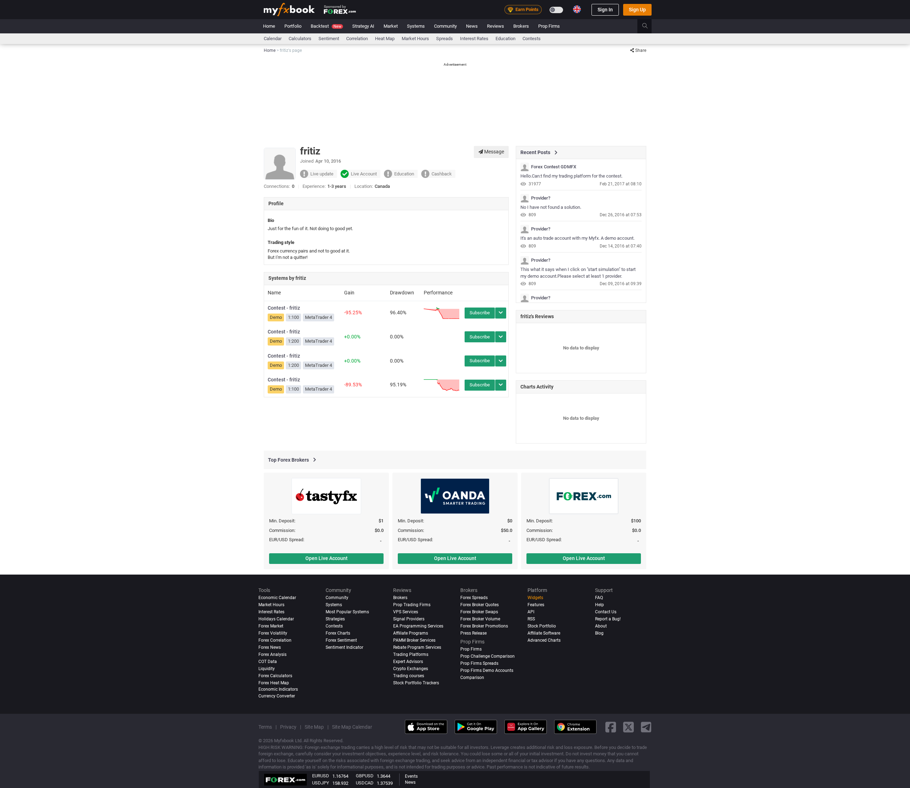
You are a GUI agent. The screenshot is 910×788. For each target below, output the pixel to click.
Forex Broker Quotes (479, 604)
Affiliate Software (544, 633)
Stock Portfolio (542, 626)
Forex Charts (338, 633)
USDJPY (320, 783)
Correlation (357, 38)
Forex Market (270, 626)
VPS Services (405, 611)
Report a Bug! (608, 618)
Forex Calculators (275, 675)
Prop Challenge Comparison (487, 656)
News (472, 26)
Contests (532, 38)
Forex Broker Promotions (484, 626)
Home (269, 26)
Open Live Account (326, 558)
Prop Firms (549, 26)
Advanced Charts (544, 640)
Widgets (535, 597)
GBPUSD (365, 775)
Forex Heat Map (273, 682)
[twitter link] (628, 727)
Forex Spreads (474, 597)
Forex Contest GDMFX (553, 166)
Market (391, 26)
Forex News (269, 647)
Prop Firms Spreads (479, 663)
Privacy (288, 727)
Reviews (495, 26)
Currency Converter (276, 696)
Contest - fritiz (284, 308)
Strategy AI (363, 26)
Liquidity (266, 668)
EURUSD (320, 775)
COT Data (267, 661)
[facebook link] (610, 727)
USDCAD (365, 783)
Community (445, 26)
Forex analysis (272, 654)
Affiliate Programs (410, 633)
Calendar (273, 38)
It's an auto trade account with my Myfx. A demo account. (577, 238)
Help (599, 604)
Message (493, 151)
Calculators (300, 38)
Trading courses (408, 675)
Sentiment (328, 38)
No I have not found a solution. (550, 207)
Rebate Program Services (417, 647)
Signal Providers (408, 618)
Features (536, 604)
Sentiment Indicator (344, 647)
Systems (416, 26)
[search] (649, 26)
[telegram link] (646, 727)
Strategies (335, 618)
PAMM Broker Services (414, 640)
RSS (531, 618)
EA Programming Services (418, 626)
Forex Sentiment (341, 640)
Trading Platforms (410, 654)
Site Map (314, 727)
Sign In (605, 9)
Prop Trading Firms (411, 604)
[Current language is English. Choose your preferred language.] (577, 9)
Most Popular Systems (347, 611)
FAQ (599, 597)
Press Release (473, 633)
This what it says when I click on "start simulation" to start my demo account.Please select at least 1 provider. (578, 273)
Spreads (444, 38)
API (531, 611)
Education (505, 38)
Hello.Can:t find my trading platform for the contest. (571, 176)
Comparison (472, 677)
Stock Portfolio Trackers (416, 682)
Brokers (521, 26)
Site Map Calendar (352, 727)
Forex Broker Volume (480, 618)
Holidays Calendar (276, 618)
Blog (599, 633)
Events (411, 776)
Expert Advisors (408, 661)
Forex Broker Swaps (479, 611)
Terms (265, 727)
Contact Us (605, 611)
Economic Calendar (277, 597)
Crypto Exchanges (410, 668)
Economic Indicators (278, 688)
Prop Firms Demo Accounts (486, 670)
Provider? (540, 198)
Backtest (326, 26)
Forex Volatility (272, 633)
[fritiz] (524, 167)
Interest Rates (474, 38)
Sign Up (637, 9)
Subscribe (480, 312)
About (601, 626)
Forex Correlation (274, 640)
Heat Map (385, 38)
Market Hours (415, 38)
